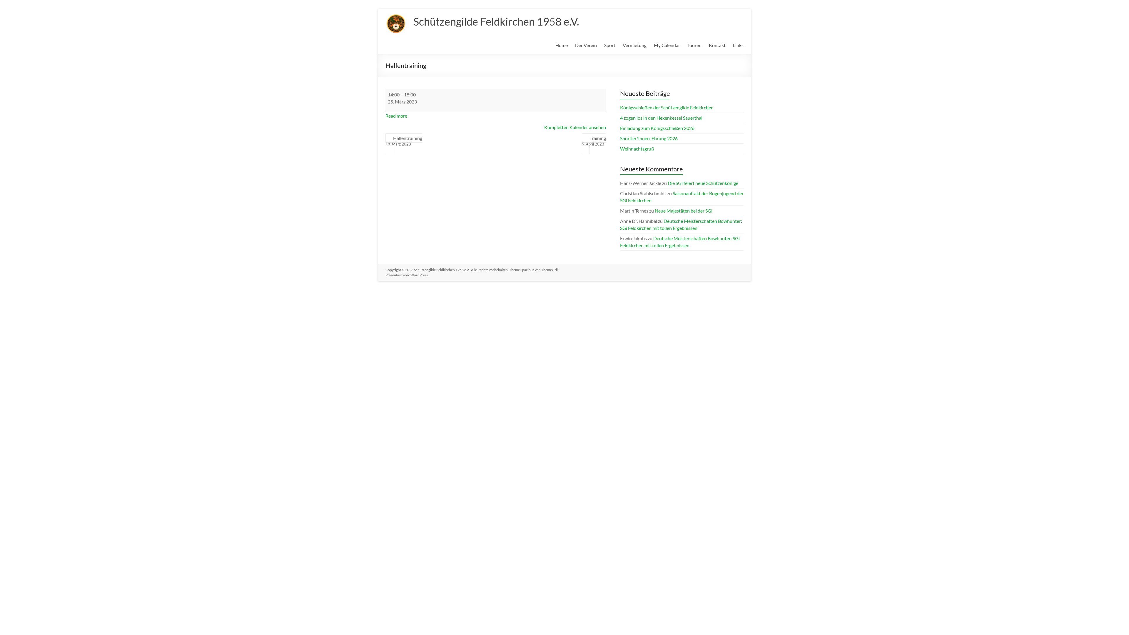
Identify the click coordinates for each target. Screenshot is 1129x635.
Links (738, 45)
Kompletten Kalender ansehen (575, 127)
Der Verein (586, 45)
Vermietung (635, 45)
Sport (609, 45)
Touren (694, 45)
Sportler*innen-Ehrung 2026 (649, 138)
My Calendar (667, 45)
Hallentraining (403, 140)
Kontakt (717, 45)
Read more (396, 115)
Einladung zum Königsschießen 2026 (657, 128)
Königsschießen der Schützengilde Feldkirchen (667, 107)
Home (561, 45)
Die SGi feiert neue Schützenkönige (703, 183)
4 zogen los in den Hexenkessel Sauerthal (661, 118)
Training (594, 140)
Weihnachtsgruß (637, 148)
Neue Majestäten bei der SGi (683, 210)
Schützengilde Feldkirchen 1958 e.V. (496, 21)
